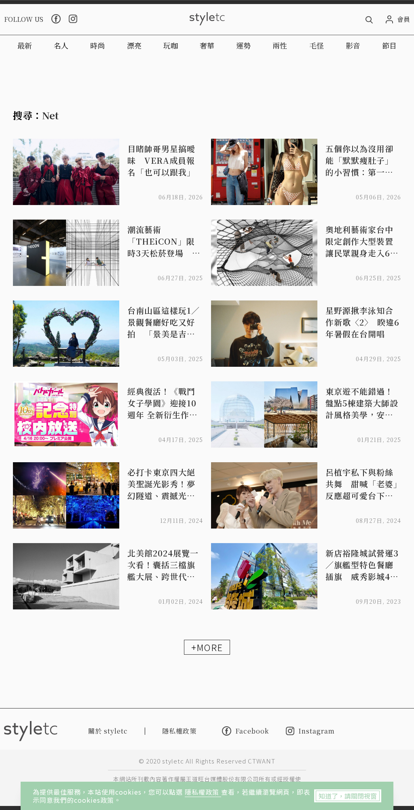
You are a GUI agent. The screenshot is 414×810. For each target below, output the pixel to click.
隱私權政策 (203, 792)
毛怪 (316, 45)
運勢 (243, 45)
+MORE (207, 647)
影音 (353, 45)
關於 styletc (108, 731)
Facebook (252, 730)
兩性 (279, 45)
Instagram (316, 731)
